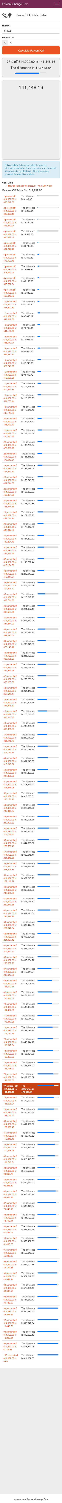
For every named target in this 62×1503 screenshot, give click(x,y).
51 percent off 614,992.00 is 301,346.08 (10, 784)
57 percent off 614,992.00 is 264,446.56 (10, 854)
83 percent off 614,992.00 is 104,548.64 (10, 1159)
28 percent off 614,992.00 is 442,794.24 (10, 515)
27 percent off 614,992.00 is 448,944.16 (10, 503)
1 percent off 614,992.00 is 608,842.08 (9, 199)
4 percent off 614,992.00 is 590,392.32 (9, 234)
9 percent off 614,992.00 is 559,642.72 (9, 292)
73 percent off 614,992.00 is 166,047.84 (10, 1042)
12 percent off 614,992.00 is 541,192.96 (10, 327)
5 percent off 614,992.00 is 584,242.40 (9, 245)
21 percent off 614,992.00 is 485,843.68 (10, 433)
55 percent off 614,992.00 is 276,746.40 (10, 831)
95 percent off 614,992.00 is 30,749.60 (10, 1299)
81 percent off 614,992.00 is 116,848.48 (10, 1135)
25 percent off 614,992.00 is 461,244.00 (10, 480)
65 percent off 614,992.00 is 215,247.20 (10, 948)
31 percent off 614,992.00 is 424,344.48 (10, 550)
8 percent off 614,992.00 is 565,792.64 (9, 281)
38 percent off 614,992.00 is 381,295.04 (10, 632)
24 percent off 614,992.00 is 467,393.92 (10, 468)
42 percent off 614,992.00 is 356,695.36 (10, 679)
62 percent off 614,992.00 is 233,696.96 (10, 913)
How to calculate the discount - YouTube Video (30, 185)
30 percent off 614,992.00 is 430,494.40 (10, 538)
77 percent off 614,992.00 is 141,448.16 (10, 1088)
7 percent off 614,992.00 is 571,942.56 (9, 269)
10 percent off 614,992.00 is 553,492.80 (10, 304)
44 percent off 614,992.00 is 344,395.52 (10, 702)
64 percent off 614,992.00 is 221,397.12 (10, 936)
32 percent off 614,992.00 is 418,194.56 (10, 562)
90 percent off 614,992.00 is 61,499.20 (10, 1241)
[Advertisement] (31, 127)
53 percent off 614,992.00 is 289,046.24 (10, 807)
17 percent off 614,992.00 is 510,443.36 (10, 386)
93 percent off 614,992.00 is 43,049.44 (10, 1276)
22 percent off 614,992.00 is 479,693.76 (10, 444)
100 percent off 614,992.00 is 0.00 (10, 1358)
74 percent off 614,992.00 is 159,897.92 (10, 1053)
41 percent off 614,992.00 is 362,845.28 (10, 667)
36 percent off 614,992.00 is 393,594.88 (10, 608)
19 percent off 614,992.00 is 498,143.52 (10, 409)
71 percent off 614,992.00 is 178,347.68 (10, 1018)
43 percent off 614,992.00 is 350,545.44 (10, 690)
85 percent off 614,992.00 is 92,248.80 (10, 1182)
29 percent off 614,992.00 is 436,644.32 (10, 526)
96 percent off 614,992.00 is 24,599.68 (10, 1311)
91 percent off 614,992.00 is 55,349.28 (10, 1252)
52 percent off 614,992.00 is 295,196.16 (10, 796)
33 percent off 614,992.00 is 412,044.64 (10, 573)
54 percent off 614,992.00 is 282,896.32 (10, 819)
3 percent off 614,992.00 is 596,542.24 (9, 222)
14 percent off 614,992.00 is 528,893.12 (10, 351)
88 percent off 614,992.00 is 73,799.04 (10, 1217)
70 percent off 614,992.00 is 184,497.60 (10, 1006)
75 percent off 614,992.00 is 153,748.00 (10, 1065)
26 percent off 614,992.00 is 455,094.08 (10, 491)
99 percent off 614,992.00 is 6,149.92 (10, 1346)
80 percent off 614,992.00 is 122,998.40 (10, 1124)
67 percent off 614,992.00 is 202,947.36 (10, 971)
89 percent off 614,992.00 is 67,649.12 (10, 1229)
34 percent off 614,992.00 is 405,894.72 (10, 585)
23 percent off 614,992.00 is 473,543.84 (10, 456)
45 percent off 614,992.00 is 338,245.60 (10, 714)
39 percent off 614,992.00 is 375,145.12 (10, 643)
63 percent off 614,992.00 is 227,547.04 (10, 924)
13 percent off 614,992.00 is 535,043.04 (10, 339)
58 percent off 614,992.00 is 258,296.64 (10, 866)
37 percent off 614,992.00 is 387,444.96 (10, 620)
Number (6, 25)
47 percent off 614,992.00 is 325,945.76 (10, 737)
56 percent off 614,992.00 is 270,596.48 (10, 843)
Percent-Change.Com (15, 4)
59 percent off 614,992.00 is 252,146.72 (10, 878)
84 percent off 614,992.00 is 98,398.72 (10, 1170)
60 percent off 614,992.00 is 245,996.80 (10, 889)
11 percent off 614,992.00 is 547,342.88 (10, 316)
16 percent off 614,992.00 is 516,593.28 (10, 374)
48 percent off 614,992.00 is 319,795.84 (10, 749)
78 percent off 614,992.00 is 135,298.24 (10, 1100)
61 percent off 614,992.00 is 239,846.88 (10, 901)
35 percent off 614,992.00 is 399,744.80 (10, 597)
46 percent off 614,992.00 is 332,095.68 (10, 725)
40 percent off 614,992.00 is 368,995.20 (10, 655)
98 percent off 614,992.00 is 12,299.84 (10, 1334)
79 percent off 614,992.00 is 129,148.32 (10, 1112)
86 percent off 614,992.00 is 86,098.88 (10, 1194)
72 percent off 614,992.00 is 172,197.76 (10, 1030)
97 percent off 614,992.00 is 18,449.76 (10, 1323)
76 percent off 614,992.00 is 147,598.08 (10, 1077)
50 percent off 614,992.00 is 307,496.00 (10, 772)
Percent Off (8, 37)
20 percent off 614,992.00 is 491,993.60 (10, 421)
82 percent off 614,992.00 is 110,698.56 (10, 1147)
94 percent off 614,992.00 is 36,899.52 (10, 1287)
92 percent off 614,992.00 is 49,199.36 (10, 1264)
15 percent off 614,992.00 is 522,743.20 (10, 363)
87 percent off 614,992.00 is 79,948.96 (10, 1205)
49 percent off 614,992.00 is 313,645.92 (10, 761)
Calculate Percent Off (31, 50)
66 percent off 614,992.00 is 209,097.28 (10, 960)
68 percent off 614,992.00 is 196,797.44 (10, 983)
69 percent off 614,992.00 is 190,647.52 (10, 995)
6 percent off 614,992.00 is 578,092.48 (9, 257)
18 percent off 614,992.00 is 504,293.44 (10, 398)
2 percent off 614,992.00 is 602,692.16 (9, 210)
